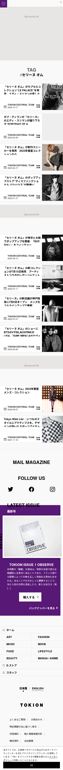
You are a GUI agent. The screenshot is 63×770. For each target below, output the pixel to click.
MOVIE (42, 644)
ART (9, 637)
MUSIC (10, 644)
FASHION (44, 637)
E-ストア (11, 665)
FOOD (10, 651)
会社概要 (28, 740)
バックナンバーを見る (42, 608)
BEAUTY (11, 658)
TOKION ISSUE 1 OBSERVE (31, 564)
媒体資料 (14, 740)
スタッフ (11, 672)
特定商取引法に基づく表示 (23, 726)
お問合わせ (36, 719)
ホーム (10, 630)
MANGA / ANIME (48, 658)
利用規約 (14, 733)
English (38, 688)
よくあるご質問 (17, 719)
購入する (29, 597)
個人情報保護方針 (33, 733)
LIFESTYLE (45, 651)
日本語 (23, 688)
